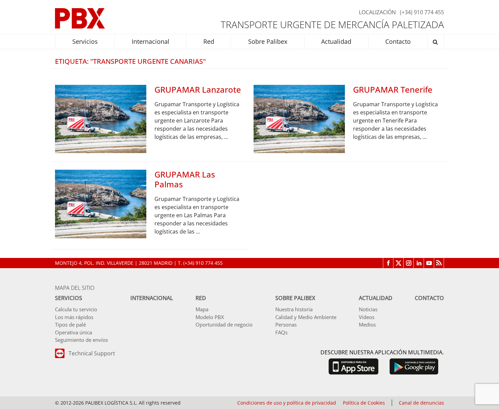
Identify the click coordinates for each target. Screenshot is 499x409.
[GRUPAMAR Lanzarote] (100, 118)
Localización (377, 12)
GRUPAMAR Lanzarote (197, 89)
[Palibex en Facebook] (388, 263)
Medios (367, 324)
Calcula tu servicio (76, 309)
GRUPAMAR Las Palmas (184, 179)
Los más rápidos (74, 317)
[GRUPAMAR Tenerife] (299, 118)
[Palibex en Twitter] (398, 263)
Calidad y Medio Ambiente (305, 317)
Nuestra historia (294, 309)
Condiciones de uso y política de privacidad (286, 402)
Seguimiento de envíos (81, 339)
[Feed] (439, 263)
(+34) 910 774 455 (422, 12)
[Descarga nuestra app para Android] (414, 366)
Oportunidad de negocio (224, 324)
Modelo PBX (210, 317)
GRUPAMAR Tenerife (392, 89)
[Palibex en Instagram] (408, 263)
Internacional (151, 298)
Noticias (368, 309)
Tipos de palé (70, 324)
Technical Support (92, 353)
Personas (286, 324)
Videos (366, 317)
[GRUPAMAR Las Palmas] (100, 203)
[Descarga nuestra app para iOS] (353, 366)
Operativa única (73, 332)
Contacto (429, 298)
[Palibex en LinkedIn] (418, 263)
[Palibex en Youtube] (429, 263)
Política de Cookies (364, 402)
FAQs (281, 332)
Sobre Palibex (295, 298)
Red (201, 298)
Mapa (202, 309)
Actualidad (375, 298)
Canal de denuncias (421, 402)
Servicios (68, 298)
